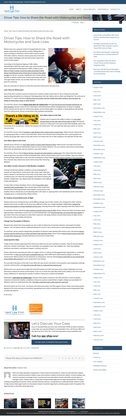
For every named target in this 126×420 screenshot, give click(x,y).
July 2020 (97, 315)
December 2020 (99, 302)
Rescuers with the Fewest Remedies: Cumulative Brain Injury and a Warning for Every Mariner (107, 71)
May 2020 (97, 323)
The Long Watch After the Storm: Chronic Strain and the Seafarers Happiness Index (105, 63)
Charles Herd (9, 348)
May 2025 (97, 129)
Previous (76, 22)
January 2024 (98, 191)
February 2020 (99, 335)
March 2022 (98, 253)
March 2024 (98, 182)
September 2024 (99, 158)
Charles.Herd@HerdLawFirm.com (34, 2)
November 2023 (99, 199)
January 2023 (98, 240)
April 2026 (97, 104)
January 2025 (98, 141)
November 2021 (99, 265)
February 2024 (99, 187)
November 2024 (99, 149)
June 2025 (97, 125)
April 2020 (97, 327)
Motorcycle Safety (100, 370)
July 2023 (97, 215)
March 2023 (98, 232)
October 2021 (98, 269)
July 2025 (97, 120)
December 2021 (99, 261)
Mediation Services (100, 366)
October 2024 (98, 153)
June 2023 (97, 220)
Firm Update (27, 348)
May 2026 (97, 100)
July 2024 (97, 166)
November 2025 (99, 108)
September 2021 (99, 273)
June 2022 (97, 249)
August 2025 (98, 116)
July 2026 (97, 91)
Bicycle (96, 353)
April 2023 (97, 228)
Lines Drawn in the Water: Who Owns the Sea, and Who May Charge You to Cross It (106, 37)
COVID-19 (97, 357)
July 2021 (97, 282)
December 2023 (99, 195)
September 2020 (99, 306)
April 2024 (97, 178)
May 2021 (97, 290)
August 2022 (98, 244)
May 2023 (97, 224)
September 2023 (99, 207)
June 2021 (97, 286)
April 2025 (97, 133)
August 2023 (98, 211)
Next (82, 22)
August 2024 (98, 162)
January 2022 (98, 257)
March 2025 (98, 137)
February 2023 (99, 236)
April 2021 (97, 294)
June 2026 (97, 96)
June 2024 (97, 170)
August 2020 (98, 311)
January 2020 (98, 340)
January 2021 (98, 298)
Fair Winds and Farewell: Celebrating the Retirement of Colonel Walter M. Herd (106, 54)
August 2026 (98, 87)
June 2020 (97, 319)
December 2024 (99, 145)
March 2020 (98, 331)
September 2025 (99, 112)
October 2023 (98, 203)
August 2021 (98, 277)
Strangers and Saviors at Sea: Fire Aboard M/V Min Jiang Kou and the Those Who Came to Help (106, 46)
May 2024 (97, 174)
